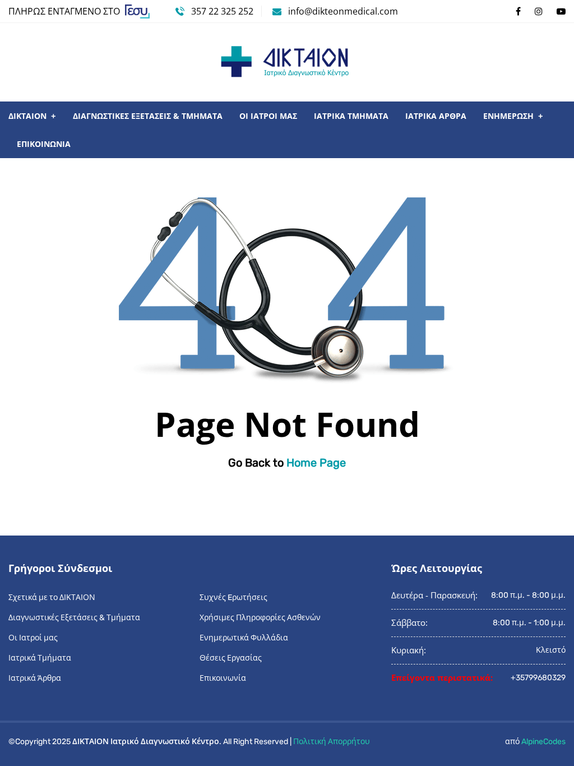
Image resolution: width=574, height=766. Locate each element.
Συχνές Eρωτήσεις (233, 597)
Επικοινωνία (44, 144)
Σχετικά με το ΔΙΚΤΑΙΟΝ (51, 597)
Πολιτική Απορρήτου (331, 741)
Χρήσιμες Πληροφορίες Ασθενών (260, 617)
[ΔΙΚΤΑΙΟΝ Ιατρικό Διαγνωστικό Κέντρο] (287, 62)
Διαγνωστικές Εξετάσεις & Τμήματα (148, 115)
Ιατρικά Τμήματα (351, 115)
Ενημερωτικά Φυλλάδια (244, 638)
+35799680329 (538, 677)
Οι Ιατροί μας (268, 115)
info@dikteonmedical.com (343, 11)
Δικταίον (27, 115)
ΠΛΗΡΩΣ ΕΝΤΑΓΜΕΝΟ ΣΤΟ (65, 11)
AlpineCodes (543, 741)
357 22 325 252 (221, 11)
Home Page (316, 462)
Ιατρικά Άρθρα (435, 115)
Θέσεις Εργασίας (231, 658)
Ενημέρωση (508, 115)
